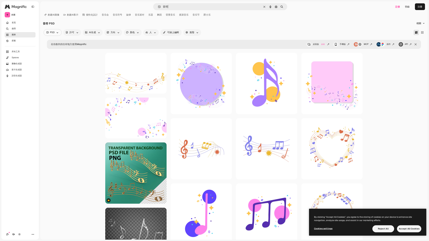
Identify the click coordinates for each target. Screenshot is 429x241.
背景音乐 (170, 14)
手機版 (343, 44)
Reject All (383, 228)
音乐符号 (117, 14)
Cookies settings (323, 228)
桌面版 (319, 44)
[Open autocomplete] (158, 7)
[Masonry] (416, 32)
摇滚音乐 (184, 14)
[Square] (422, 32)
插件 (389, 44)
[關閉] (415, 44)
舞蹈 (159, 14)
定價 (397, 6)
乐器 (150, 14)
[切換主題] (19, 234)
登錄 (407, 6)
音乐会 (105, 14)
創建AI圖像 (53, 14)
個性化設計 (92, 14)
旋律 (128, 14)
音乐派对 (139, 14)
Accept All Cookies (409, 228)
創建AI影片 (72, 14)
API (406, 44)
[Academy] (13, 234)
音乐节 (196, 14)
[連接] (7, 234)
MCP (366, 44)
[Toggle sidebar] (33, 6)
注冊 (420, 6)
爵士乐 (207, 14)
